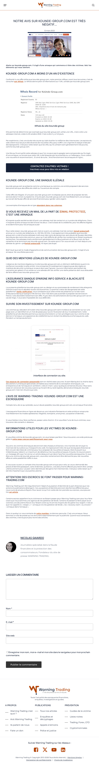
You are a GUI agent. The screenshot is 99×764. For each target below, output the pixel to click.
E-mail (10, 622)
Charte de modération (63, 760)
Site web (10, 635)
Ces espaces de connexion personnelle (23, 382)
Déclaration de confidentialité (38, 760)
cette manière (42, 513)
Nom (9, 608)
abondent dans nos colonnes (49, 205)
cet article (13, 492)
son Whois (18, 81)
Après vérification (24, 292)
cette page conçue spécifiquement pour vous (32, 439)
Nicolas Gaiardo (32, 537)
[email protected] (72, 211)
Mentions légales (74, 757)
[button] (5, 5)
